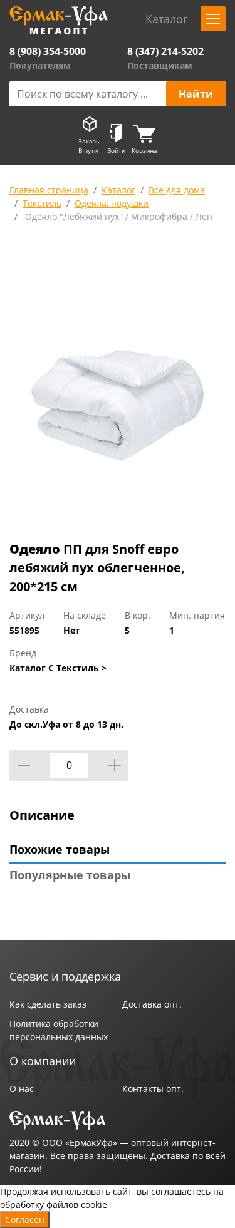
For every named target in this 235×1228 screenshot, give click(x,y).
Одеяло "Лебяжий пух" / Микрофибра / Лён (117, 216)
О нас (21, 1089)
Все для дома (177, 190)
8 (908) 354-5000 (47, 51)
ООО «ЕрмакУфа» (79, 1142)
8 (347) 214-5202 (165, 51)
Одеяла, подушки (112, 203)
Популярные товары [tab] (69, 874)
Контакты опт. (153, 1089)
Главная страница (48, 190)
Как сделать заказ (47, 1004)
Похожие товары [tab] (59, 849)
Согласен (24, 1219)
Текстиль (42, 203)
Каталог (118, 190)
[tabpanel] (117, 405)
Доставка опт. (152, 1004)
